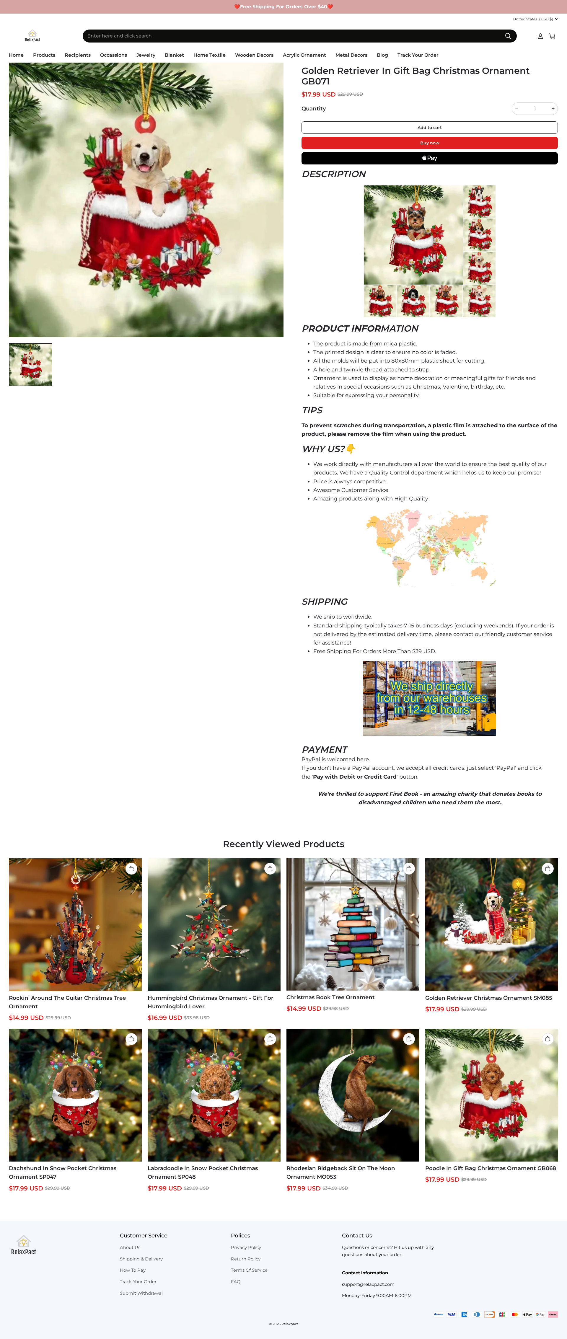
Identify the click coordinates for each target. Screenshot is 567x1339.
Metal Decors (351, 55)
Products (44, 55)
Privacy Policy (246, 1247)
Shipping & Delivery (141, 1259)
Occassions (113, 55)
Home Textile (209, 55)
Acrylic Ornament (304, 55)
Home (16, 55)
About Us (130, 1247)
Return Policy (245, 1259)
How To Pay (133, 1270)
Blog (382, 55)
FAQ (235, 1281)
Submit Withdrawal (141, 1293)
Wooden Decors (254, 55)
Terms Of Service (249, 1270)
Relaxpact (289, 1324)
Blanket (174, 55)
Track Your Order (418, 55)
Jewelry (145, 55)
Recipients (78, 55)
